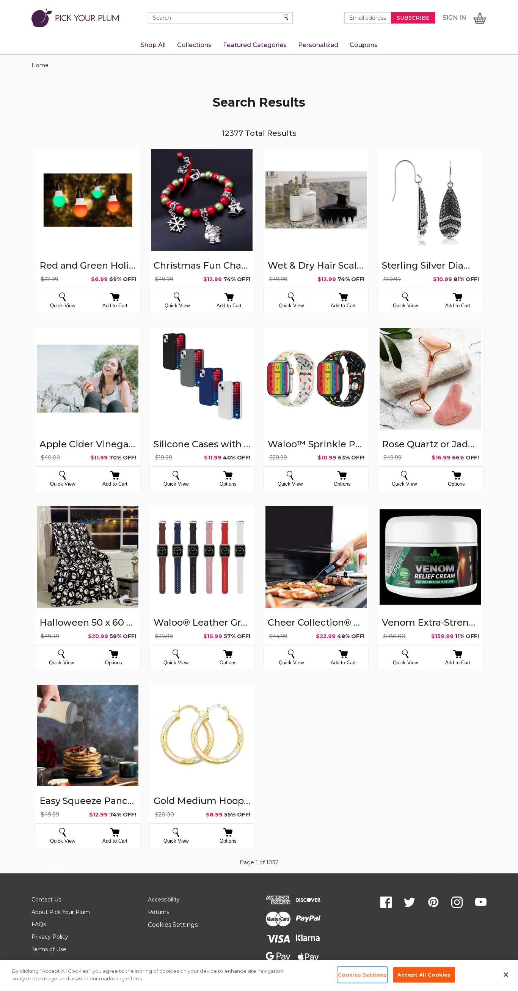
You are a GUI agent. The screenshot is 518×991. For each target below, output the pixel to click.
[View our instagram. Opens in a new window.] (457, 902)
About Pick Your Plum (60, 912)
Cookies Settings (173, 924)
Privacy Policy (49, 936)
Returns (158, 912)
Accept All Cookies (424, 975)
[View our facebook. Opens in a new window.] (386, 902)
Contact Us (46, 899)
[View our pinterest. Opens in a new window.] (433, 902)
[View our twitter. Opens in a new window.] (409, 902)
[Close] (506, 974)
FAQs (38, 924)
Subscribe (413, 17)
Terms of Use (48, 949)
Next (463, 873)
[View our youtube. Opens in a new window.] (481, 902)
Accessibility (164, 899)
